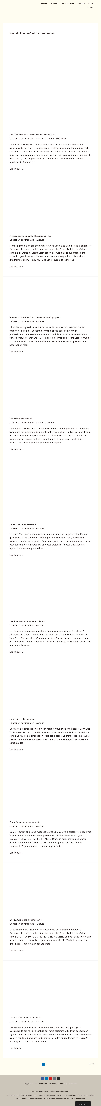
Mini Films (54, 3)
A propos (44, 3)
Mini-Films (61, 138)
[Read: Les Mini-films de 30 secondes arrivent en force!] (50, 90)
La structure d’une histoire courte (26, 920)
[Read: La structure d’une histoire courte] (50, 892)
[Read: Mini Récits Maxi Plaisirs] (50, 391)
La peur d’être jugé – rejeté (23, 524)
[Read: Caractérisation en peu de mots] (50, 792)
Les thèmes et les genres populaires (27, 621)
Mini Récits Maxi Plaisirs (22, 419)
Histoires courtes (68, 3)
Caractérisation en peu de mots (25, 822)
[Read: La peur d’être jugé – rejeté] (50, 493)
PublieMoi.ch (12, 1095)
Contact (91, 3)
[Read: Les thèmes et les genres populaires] (50, 594)
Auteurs (40, 138)
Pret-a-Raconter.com (27, 1095)
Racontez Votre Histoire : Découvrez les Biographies (35, 317)
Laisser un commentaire (22, 138)
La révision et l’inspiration (22, 719)
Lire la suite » (17, 168)
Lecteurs (50, 138)
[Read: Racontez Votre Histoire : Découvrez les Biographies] (50, 298)
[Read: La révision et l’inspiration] (50, 691)
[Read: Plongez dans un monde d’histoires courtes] (50, 208)
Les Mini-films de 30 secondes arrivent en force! (33, 135)
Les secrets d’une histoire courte (25, 1017)
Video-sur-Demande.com (49, 1095)
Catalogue (81, 3)
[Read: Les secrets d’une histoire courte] (50, 990)
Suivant (92, 1064)
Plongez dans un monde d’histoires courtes (30, 236)
